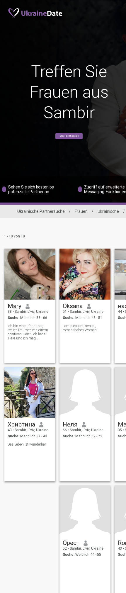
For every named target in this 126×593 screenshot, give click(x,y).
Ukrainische (108, 211)
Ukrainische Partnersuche (41, 211)
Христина (21, 424)
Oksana (73, 306)
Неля (70, 424)
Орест (71, 542)
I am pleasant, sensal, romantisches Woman (80, 328)
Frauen (81, 211)
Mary (14, 306)
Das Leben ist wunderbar (27, 444)
